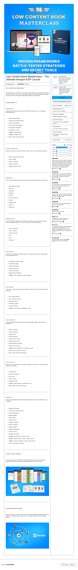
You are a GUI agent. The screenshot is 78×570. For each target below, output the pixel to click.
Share (69, 139)
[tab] (35, 72)
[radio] (62, 80)
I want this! (62, 97)
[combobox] (58, 139)
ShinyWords (11, 84)
